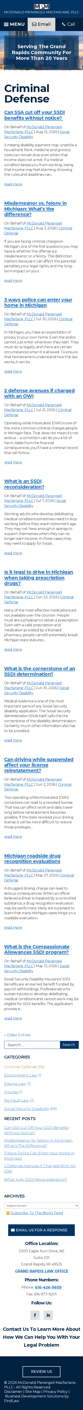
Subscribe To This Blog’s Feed (37, 1213)
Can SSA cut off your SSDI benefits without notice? (34, 115)
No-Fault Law (16, 1100)
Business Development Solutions (34, 1396)
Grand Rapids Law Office (41, 1271)
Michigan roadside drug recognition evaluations (32, 858)
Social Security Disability (26, 1109)
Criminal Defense (20, 1067)
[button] (14, 23)
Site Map (33, 1392)
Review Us (41, 1372)
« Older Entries (17, 1035)
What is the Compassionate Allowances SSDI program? (36, 949)
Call (71, 24)
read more (13, 184)
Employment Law (20, 1075)
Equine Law (15, 1084)
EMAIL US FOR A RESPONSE (42, 1230)
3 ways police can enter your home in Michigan (38, 302)
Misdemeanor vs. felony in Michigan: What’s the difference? (35, 208)
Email (44, 24)
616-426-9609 (48, 1287)
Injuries (11, 1092)
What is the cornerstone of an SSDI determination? (39, 671)
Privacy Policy (55, 1392)
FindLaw (11, 1401)
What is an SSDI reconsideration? (24, 483)
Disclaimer (13, 1392)
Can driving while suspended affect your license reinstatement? (38, 765)
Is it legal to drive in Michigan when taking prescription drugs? (38, 577)
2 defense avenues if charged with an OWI (40, 1168)
